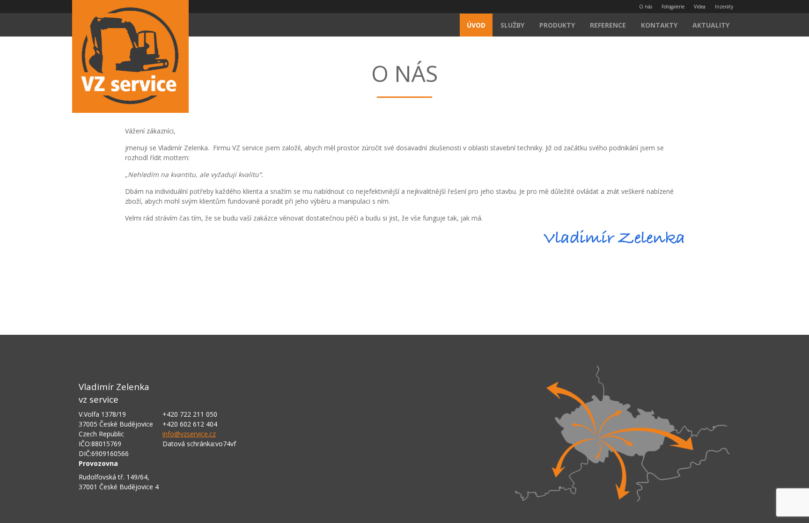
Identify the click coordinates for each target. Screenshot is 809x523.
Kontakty (659, 25)
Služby (512, 25)
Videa (700, 6)
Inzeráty (724, 6)
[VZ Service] (130, 57)
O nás (645, 6)
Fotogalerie (673, 6)
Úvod (476, 25)
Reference (608, 25)
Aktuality (710, 25)
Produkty (557, 25)
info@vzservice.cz (189, 433)
